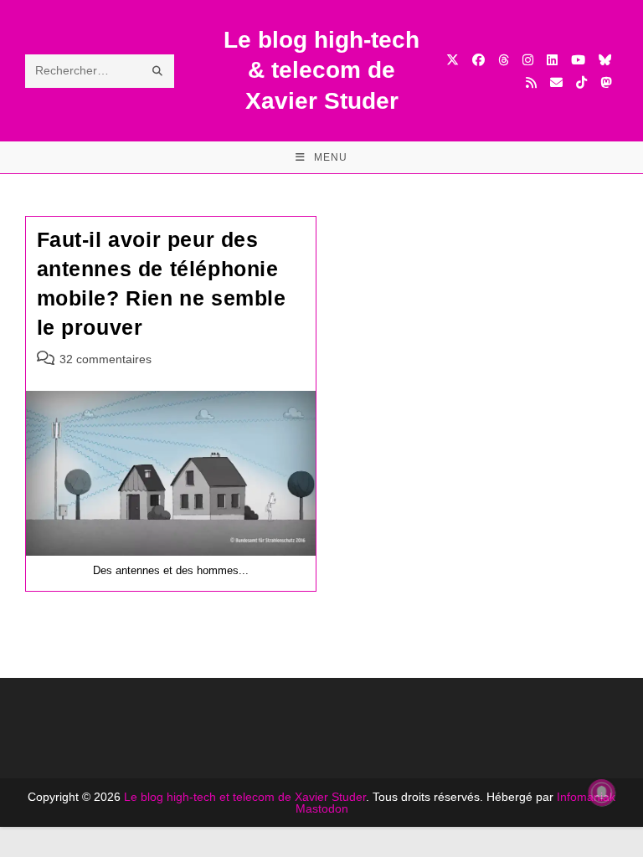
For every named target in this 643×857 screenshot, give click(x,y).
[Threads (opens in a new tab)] (503, 60)
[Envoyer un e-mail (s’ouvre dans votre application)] (556, 82)
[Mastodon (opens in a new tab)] (606, 82)
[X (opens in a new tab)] (453, 60)
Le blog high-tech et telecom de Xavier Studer (245, 796)
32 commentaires (105, 359)
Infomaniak (586, 796)
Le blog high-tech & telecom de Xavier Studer (321, 70)
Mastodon (322, 808)
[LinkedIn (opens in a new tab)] (552, 60)
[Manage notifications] (602, 792)
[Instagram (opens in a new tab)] (528, 60)
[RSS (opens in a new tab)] (531, 82)
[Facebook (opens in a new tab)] (478, 60)
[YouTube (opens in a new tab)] (578, 60)
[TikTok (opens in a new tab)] (581, 82)
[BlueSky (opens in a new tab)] (605, 60)
